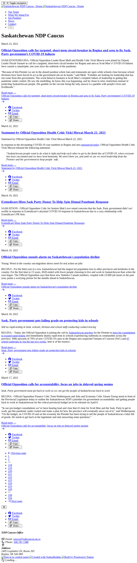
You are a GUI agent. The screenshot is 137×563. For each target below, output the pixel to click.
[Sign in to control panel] (15, 557)
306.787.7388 (21, 542)
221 (10, 474)
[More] (11, 27)
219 (10, 468)
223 (10, 480)
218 (10, 465)
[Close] (4, 507)
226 (10, 489)
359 (10, 498)
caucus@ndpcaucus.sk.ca (26, 539)
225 (10, 486)
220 (10, 471)
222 (10, 477)
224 (10, 483)
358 (10, 495)
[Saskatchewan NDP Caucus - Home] (42, 6)
